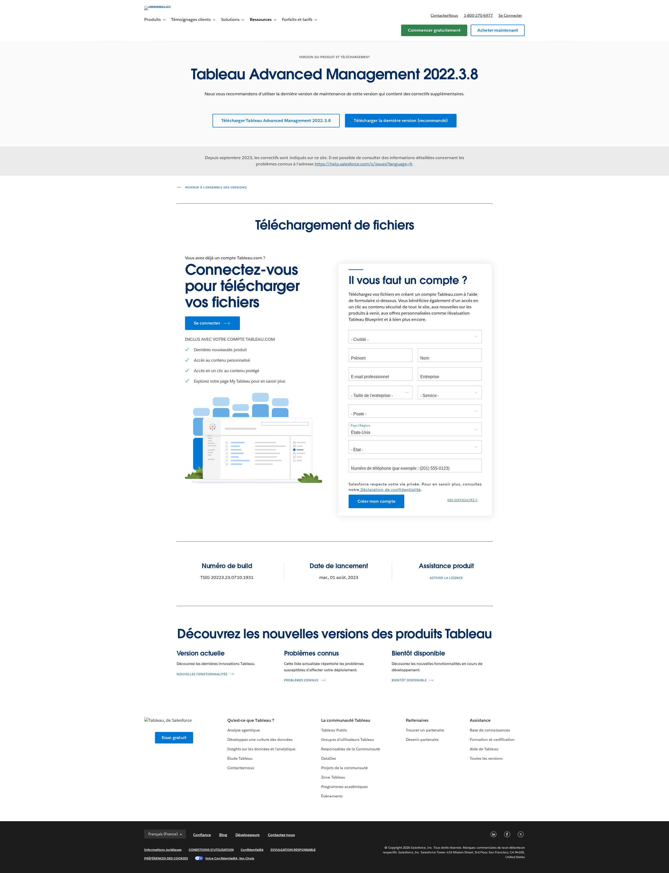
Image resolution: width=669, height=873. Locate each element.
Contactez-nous (444, 15)
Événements (331, 796)
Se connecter (510, 15)
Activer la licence (446, 578)
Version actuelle (200, 653)
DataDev (328, 758)
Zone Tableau (333, 777)
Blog (223, 834)
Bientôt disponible (418, 653)
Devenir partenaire (422, 739)
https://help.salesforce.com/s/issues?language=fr (363, 164)
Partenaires (417, 720)
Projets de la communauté (344, 767)
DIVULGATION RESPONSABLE (293, 849)
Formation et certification (492, 739)
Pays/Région (361, 426)
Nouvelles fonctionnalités (202, 674)
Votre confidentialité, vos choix (229, 858)
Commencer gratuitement (434, 30)
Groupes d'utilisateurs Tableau (347, 739)
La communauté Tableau (345, 720)
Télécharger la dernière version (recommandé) (401, 120)
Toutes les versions (486, 758)
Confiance (202, 834)
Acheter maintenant (497, 30)
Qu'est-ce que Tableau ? (250, 720)
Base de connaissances (490, 730)
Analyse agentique (243, 730)
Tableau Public (334, 730)
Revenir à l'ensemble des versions (215, 187)
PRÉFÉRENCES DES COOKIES (166, 858)
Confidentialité (252, 849)
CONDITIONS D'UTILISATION (211, 849)
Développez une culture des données (259, 739)
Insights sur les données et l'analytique (261, 749)
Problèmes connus (311, 653)
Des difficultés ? (462, 500)
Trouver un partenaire (425, 730)
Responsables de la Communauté (350, 749)
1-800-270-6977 (478, 15)
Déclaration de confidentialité (390, 489)
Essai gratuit (174, 737)
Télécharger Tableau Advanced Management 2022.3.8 (276, 120)
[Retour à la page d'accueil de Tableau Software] (166, 6)
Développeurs (247, 834)
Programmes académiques (344, 786)
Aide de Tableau (484, 749)
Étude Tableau (239, 758)
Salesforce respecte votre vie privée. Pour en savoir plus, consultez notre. (415, 487)
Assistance (480, 720)
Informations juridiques (163, 849)
